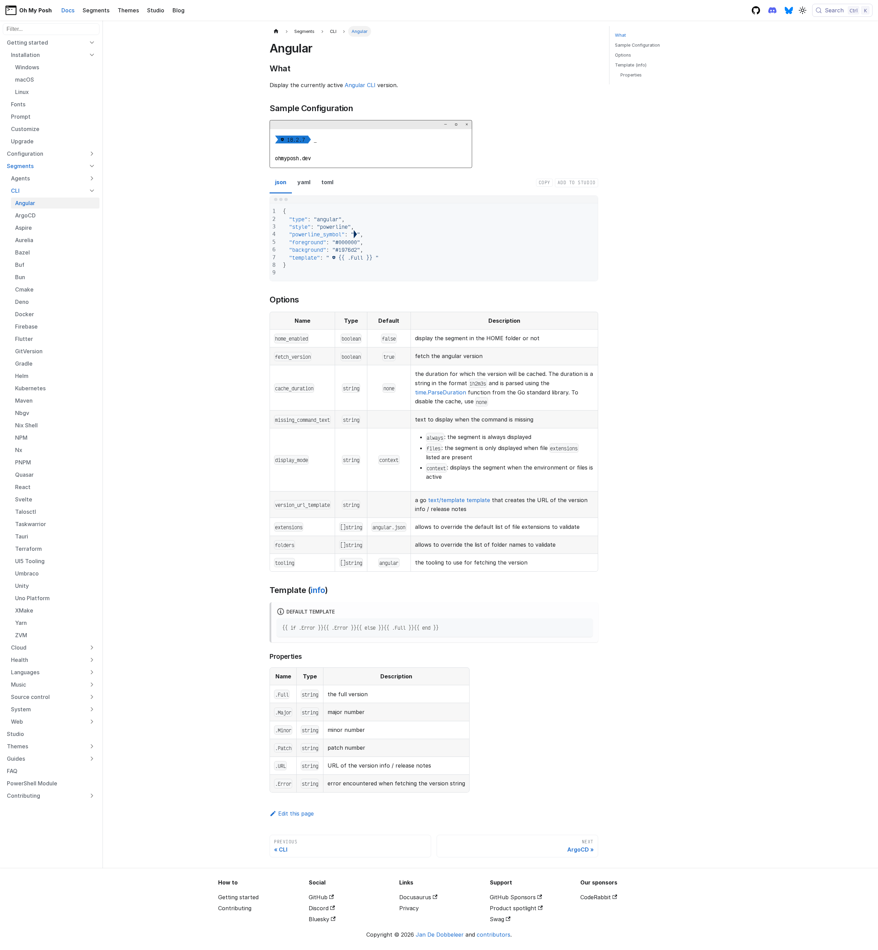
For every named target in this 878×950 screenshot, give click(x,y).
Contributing (234, 908)
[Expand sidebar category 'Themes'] (91, 746)
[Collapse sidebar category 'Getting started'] (91, 42)
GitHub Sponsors (513, 897)
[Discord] (772, 10)
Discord (319, 908)
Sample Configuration (637, 45)
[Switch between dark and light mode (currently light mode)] (802, 10)
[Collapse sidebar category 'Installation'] (91, 54)
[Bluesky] (789, 10)
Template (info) (630, 65)
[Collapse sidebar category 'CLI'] (91, 190)
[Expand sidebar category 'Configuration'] (91, 153)
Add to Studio (577, 182)
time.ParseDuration (440, 392)
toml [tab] (327, 182)
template (478, 500)
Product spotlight (513, 908)
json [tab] (280, 182)
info (318, 590)
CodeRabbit (595, 897)
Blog (179, 10)
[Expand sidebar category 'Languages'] (91, 672)
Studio (155, 10)
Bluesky (319, 919)
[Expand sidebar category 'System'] (91, 709)
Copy (544, 182)
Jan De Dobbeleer (440, 934)
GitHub (318, 897)
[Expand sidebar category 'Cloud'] (91, 647)
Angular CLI (360, 85)
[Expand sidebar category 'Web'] (91, 721)
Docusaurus (415, 897)
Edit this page (296, 813)
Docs (67, 10)
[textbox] (437, 242)
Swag (497, 919)
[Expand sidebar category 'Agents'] (91, 178)
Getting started (238, 897)
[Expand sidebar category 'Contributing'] (91, 795)
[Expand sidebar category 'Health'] (91, 659)
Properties (631, 75)
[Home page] (276, 31)
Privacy (409, 908)
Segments (96, 10)
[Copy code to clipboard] (584, 626)
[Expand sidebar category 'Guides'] (91, 758)
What (620, 35)
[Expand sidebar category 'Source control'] (91, 696)
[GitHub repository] (756, 10)
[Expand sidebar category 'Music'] (91, 684)
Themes (128, 10)
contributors (493, 934)
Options (623, 55)
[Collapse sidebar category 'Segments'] (91, 166)
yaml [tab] (303, 182)
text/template (446, 500)
